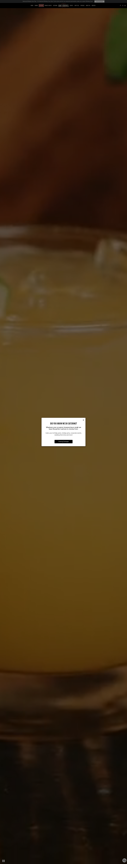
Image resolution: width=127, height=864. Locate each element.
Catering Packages (63, 441)
